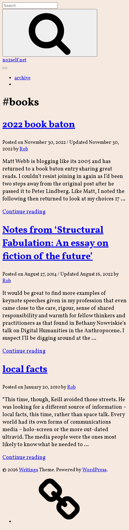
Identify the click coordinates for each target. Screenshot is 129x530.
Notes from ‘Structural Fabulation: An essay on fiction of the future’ (55, 243)
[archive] (59, 522)
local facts (24, 369)
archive (22, 78)
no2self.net (14, 60)
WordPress (94, 470)
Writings (28, 470)
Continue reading (24, 212)
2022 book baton (38, 125)
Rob (24, 149)
